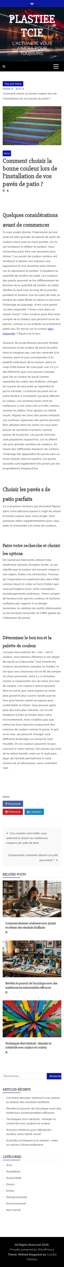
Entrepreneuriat (16, 1197)
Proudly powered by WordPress (31, 1249)
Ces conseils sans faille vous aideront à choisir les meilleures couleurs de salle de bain (27, 838)
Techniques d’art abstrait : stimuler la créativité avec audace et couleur (28, 1045)
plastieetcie (32, 26)
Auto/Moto (13, 1171)
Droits (10, 1190)
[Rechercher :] (32, 1076)
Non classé (13, 1210)
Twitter (35, 803)
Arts (7, 153)
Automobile (14, 1178)
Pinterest (14, 811)
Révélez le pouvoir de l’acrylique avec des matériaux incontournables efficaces (31, 985)
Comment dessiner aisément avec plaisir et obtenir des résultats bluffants (30, 925)
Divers (10, 1184)
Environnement (16, 1203)
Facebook (13, 803)
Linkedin (35, 811)
